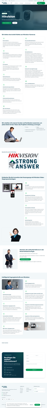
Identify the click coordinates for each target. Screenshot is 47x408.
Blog (12, 0)
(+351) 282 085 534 (9, 367)
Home (8, 3)
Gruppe (3, 0)
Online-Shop (40, 0)
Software (16, 3)
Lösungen (21, 3)
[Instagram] (7, 399)
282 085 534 (31, 0)
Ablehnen (31, 404)
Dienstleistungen (28, 3)
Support (36, 0)
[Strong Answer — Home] (4, 3)
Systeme (34, 3)
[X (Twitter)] (5, 399)
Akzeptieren (37, 404)
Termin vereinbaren (40, 3)
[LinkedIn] (9, 399)
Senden (33, 369)
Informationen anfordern (25, 259)
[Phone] (13, 399)
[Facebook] (2, 399)
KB (13, 0)
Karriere (6, 0)
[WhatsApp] (11, 399)
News (9, 0)
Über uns (11, 3)
